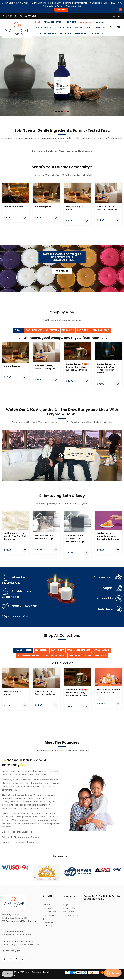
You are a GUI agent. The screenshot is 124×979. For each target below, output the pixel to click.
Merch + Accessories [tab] (80, 655)
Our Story (47, 908)
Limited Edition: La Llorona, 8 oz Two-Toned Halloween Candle (106, 368)
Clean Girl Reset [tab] (101, 330)
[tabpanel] (62, 76)
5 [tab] (68, 111)
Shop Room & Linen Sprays (62, 106)
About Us (100, 28)
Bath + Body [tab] (57, 650)
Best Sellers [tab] (41, 650)
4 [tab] (65, 111)
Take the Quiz (62, 271)
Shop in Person (64, 28)
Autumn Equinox (43, 206)
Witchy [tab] (18, 330)
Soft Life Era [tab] (52, 330)
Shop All (100, 22)
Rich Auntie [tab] (68, 330)
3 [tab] (62, 111)
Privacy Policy (69, 912)
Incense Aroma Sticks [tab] (54, 655)
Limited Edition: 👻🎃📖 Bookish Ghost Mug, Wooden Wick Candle (77, 367)
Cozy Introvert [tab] (34, 330)
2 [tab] (59, 111)
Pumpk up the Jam (13, 206)
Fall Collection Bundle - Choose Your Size (108, 691)
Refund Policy (69, 908)
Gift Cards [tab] (100, 655)
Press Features (81, 33)
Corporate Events (83, 28)
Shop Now (61, 10)
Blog (44, 919)
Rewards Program (52, 22)
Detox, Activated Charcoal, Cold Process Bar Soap (75, 538)
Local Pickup (65, 33)
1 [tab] (56, 111)
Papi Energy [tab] (83, 330)
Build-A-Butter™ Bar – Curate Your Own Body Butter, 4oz (15, 536)
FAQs (65, 904)
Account (117, 16)
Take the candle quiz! (44, 28)
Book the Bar (70, 22)
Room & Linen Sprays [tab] (28, 655)
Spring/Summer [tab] (101, 650)
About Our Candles (46, 33)
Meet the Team (50, 912)
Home (37, 22)
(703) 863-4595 (29, 16)
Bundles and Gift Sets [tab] (78, 650)
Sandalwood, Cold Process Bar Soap (44, 537)
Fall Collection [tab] (23, 650)
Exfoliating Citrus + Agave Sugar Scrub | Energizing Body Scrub (108, 536)
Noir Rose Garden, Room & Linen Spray (107, 208)
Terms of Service (70, 915)
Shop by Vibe (85, 22)
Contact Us (97, 33)
